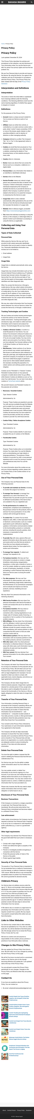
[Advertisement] (17, 24)
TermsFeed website (14, 381)
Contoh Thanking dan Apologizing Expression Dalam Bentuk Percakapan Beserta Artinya (19, 1014)
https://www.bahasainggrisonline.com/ (18, 211)
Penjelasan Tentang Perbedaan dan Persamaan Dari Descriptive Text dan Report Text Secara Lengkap (19, 1047)
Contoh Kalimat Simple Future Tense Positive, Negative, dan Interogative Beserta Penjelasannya (19, 1006)
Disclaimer (29, 1110)
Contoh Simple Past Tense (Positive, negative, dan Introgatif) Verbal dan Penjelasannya (19, 998)
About (4, 1110)
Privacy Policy (21, 1110)
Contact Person (11, 1110)
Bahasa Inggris (17, 2)
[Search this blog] (32, 2)
